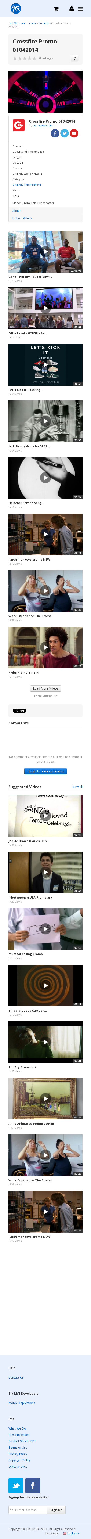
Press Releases (18, 1435)
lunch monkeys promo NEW (29, 559)
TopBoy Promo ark (22, 1067)
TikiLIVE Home (16, 23)
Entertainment (32, 185)
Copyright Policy (19, 1460)
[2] (17, 58)
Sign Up (56, 1510)
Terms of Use (17, 1447)
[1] (15, 58)
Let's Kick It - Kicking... (25, 390)
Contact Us (16, 1378)
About (16, 211)
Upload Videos (22, 218)
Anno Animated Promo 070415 (31, 1124)
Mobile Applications (21, 1403)
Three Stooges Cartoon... (27, 1010)
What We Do (17, 1428)
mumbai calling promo (25, 954)
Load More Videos (45, 688)
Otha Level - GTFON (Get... (28, 333)
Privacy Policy (17, 1454)
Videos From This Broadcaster (33, 203)
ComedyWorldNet (43, 125)
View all (77, 787)
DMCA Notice (17, 1466)
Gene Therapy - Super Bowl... (30, 277)
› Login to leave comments (45, 771)
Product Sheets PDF (22, 1441)
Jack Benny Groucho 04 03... (29, 446)
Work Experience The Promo (30, 616)
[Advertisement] (45, 1301)
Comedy (44, 23)
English (71, 1533)
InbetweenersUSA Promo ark (30, 897)
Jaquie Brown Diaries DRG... (28, 841)
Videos (32, 23)
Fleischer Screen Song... (26, 503)
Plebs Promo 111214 (23, 672)
